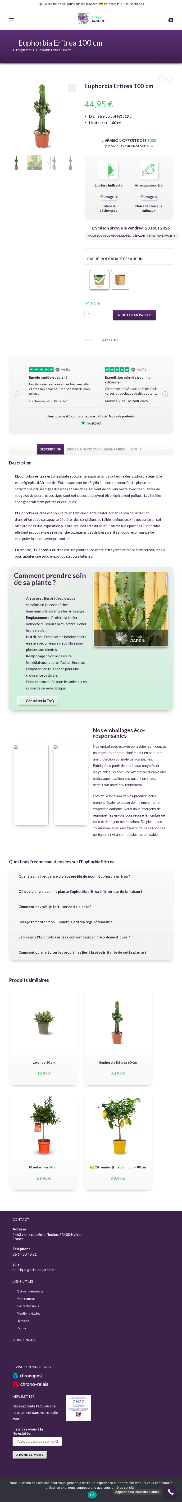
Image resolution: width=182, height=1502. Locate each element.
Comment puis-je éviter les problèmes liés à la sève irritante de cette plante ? (82, 952)
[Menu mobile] (11, 18)
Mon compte (26, 1299)
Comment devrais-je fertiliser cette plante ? (54, 906)
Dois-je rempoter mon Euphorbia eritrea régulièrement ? (65, 922)
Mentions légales (28, 1313)
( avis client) (110, 339)
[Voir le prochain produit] (169, 78)
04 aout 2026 (126, 401)
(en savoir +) (166, 235)
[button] (72, 88)
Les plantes (24, 50)
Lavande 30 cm (43, 1062)
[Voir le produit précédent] (161, 78)
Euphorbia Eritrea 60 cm (118, 1062)
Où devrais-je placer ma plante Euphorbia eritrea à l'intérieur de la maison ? (80, 891)
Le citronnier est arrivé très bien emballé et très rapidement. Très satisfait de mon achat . (59, 389)
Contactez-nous (28, 1306)
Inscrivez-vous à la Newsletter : (28, 1431)
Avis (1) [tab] (136, 449)
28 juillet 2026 (48, 401)
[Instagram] (29, 1352)
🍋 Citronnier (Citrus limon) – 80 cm (118, 1167)
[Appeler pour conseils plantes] (170, 1491)
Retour (21, 1328)
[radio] (99, 279)
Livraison (23, 1321)
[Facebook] (18, 1352)
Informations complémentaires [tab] (96, 449)
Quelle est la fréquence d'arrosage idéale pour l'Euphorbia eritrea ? (74, 876)
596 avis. (102, 416)
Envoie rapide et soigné (48, 377)
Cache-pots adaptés (107, 259)
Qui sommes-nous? (30, 1291)
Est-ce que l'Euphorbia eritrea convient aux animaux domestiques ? (74, 937)
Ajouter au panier (134, 315)
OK (92, 1495)
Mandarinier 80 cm (43, 1167)
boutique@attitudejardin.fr (34, 1270)
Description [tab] (50, 449)
